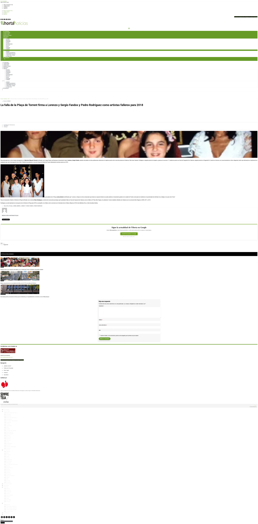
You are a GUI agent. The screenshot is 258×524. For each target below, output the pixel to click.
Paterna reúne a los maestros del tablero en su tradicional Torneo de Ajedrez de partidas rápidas (22, 269)
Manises (8, 466)
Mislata (8, 469)
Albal (7, 453)
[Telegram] (6, 19)
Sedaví (8, 477)
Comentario (101, 305)
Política (8, 45)
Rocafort (8, 445)
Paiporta (8, 471)
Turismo (8, 48)
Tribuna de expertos (10, 52)
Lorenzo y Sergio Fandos (27, 205)
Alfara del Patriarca (11, 417)
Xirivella (8, 482)
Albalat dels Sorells (11, 413)
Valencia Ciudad (7, 35)
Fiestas (7, 42)
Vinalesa (8, 448)
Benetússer (9, 461)
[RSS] (4, 19)
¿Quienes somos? (6, 11)
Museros (8, 438)
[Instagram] (2, 19)
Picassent (8, 474)
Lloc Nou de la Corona (12, 464)
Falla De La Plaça (8, 205)
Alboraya (8, 414)
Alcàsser (8, 454)
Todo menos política (10, 53)
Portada (2, 98)
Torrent (9, 101)
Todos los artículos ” (5, 219)
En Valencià (6, 57)
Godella (8, 429)
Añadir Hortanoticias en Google (129, 233)
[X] (8, 19)
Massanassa (3, 294)
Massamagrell (9, 434)
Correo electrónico (103, 325)
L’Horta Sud (6, 34)
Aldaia (7, 456)
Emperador (9, 425)
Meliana (8, 435)
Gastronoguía (9, 44)
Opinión (7, 51)
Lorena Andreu (16, 205)
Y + (4, 50)
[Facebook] (1, 19)
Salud (7, 46)
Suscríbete (6, 7)
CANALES (5, 487)
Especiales (5, 36)
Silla (7, 479)
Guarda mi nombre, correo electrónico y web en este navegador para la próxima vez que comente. (120, 335)
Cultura (8, 39)
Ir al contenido (4, 1)
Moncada (8, 437)
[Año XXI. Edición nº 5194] (8, 4)
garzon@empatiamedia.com (7, 357)
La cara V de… (9, 56)
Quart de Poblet (10, 475)
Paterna (2, 266)
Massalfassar (9, 432)
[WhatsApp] (9, 19)
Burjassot (8, 422)
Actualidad (6, 31)
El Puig (8, 424)
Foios (7, 427)
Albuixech (8, 416)
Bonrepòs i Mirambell (11, 421)
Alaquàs (8, 451)
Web (100, 330)
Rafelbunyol (9, 443)
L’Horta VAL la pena (11, 509)
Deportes (8, 40)
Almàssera (9, 419)
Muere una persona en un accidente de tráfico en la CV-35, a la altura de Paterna (18, 283)
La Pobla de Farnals (11, 430)
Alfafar (8, 458)
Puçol (7, 442)
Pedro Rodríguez (38, 205)
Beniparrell (9, 459)
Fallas (9, 98)
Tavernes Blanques (11, 446)
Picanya (8, 472)
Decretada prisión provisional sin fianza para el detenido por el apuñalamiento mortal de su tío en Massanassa (25, 296)
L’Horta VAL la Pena (10, 55)
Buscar (4, 58)
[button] (129, 110)
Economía (8, 41)
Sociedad (8, 47)
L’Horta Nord (6, 32)
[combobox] (7, 521)
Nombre (101, 319)
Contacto (5, 8)
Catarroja (8, 463)
